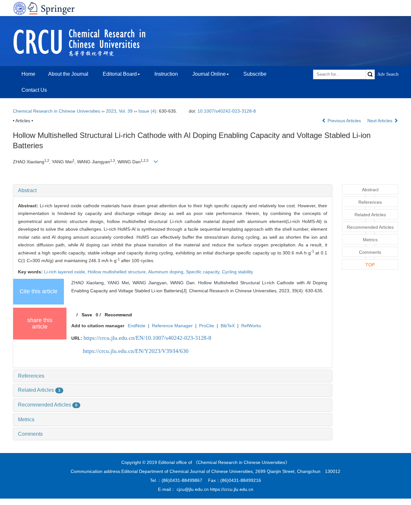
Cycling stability (237, 271)
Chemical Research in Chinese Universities (56, 111)
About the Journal (68, 74)
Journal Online (209, 74)
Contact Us (34, 90)
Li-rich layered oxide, (66, 271)
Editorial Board (120, 74)
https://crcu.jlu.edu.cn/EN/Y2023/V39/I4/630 (135, 351)
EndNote (136, 325)
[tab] (172, 190)
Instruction (166, 74)
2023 (111, 111)
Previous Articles (344, 120)
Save (87, 314)
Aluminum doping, (167, 271)
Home (28, 74)
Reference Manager (172, 325)
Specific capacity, (204, 271)
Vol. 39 (126, 111)
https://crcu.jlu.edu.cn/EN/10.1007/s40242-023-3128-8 (147, 338)
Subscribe (255, 74)
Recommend (118, 314)
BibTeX (228, 325)
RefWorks (251, 325)
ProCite (206, 325)
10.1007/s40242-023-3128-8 (226, 111)
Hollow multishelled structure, (118, 271)
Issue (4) (147, 111)
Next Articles (380, 120)
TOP (370, 264)
